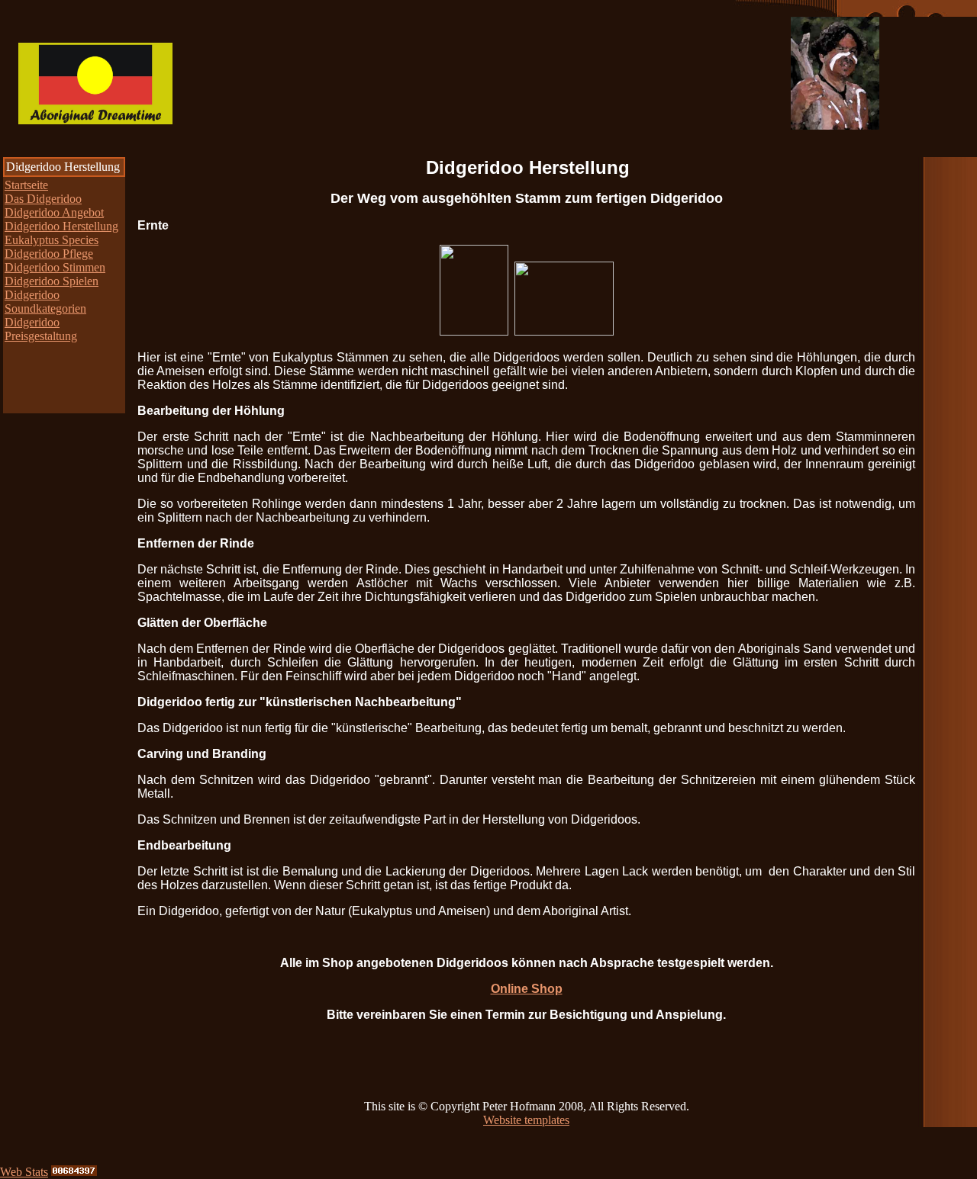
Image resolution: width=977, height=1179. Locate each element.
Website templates (526, 1119)
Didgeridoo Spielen (51, 281)
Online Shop (527, 988)
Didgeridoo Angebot (54, 212)
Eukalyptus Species (51, 239)
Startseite (26, 184)
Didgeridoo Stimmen (55, 267)
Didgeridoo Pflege (49, 253)
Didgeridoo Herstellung (61, 226)
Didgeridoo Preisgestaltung (41, 329)
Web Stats (24, 1171)
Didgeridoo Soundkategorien (45, 301)
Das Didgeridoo (43, 198)
